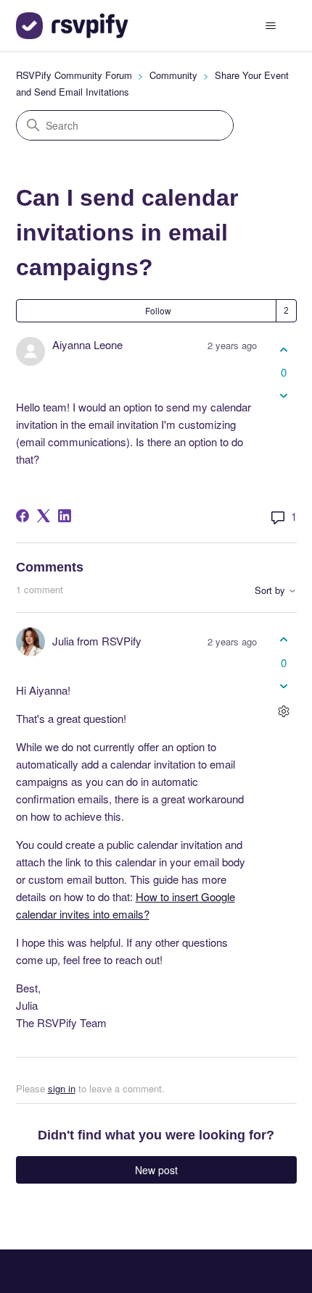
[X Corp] (43, 515)
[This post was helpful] (284, 349)
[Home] (72, 25)
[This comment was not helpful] (284, 685)
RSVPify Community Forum (74, 75)
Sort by (271, 590)
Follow (158, 310)
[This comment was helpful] (284, 640)
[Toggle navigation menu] (271, 26)
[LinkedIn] (64, 515)
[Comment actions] (284, 711)
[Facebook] (22, 515)
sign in (61, 1088)
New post (156, 1170)
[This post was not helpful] (284, 396)
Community (173, 75)
